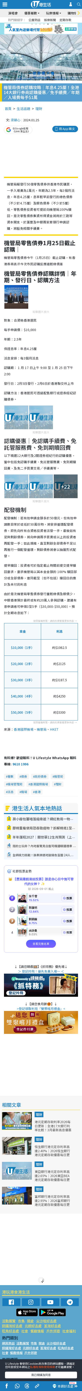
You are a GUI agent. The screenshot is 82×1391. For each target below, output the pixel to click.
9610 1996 (20, 764)
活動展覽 (9, 1320)
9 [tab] (40, 29)
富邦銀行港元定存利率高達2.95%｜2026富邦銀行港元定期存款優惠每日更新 (52, 1202)
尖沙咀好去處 (46, 1320)
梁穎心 (15, 120)
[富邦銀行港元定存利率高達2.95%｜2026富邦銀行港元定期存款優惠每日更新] (17, 1203)
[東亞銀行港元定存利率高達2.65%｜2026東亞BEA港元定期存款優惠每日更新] (17, 1178)
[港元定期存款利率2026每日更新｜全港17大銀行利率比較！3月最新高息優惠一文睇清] (17, 1128)
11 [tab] (48, 29)
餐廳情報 (37, 1330)
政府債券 (41, 776)
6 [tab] (52, 24)
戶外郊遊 (53, 1330)
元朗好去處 (33, 1325)
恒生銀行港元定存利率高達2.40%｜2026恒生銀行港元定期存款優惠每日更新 (52, 1152)
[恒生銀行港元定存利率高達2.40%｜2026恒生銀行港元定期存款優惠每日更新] (17, 1153)
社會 (24, 1330)
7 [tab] (32, 29)
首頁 (8, 108)
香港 (38, 792)
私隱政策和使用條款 (42, 1367)
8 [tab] (36, 29)
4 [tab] (44, 24)
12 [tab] (52, 29)
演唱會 (13, 13)
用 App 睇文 (67, 129)
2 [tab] (36, 24)
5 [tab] (48, 24)
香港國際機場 (23, 729)
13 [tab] (42, 34)
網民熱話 (8, 1343)
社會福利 (69, 1330)
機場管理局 (15, 784)
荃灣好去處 (52, 1325)
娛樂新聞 (50, 20)
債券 (24, 776)
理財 (38, 108)
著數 (11, 776)
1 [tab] (32, 24)
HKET (54, 729)
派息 (11, 792)
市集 (21, 1320)
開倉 (30, 1320)
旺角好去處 (10, 1330)
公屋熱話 (34, 20)
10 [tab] (44, 29)
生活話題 (23, 108)
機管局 (42, 729)
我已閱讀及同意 (41, 1375)
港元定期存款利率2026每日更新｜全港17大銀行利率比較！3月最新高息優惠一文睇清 (53, 1127)
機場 (24, 792)
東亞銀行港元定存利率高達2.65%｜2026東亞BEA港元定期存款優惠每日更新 (52, 1177)
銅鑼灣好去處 (12, 1325)
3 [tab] (40, 24)
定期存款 (65, 20)
